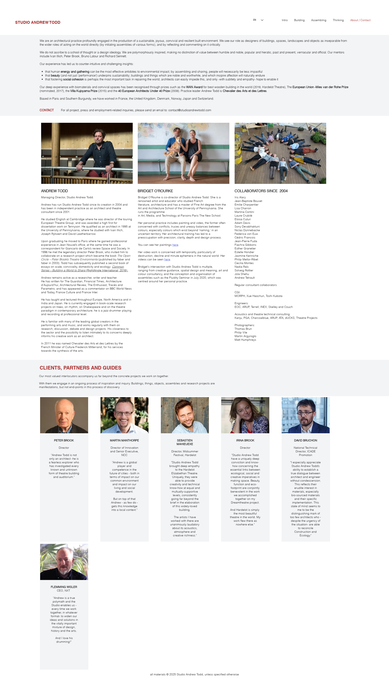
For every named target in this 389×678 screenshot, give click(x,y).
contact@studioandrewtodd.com (189, 110)
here (175, 245)
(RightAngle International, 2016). (84, 268)
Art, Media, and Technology (159, 215)
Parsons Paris (190, 215)
